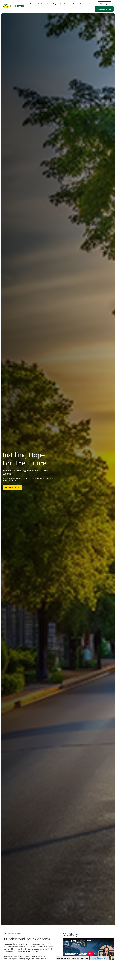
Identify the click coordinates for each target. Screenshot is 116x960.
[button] (31, 4)
